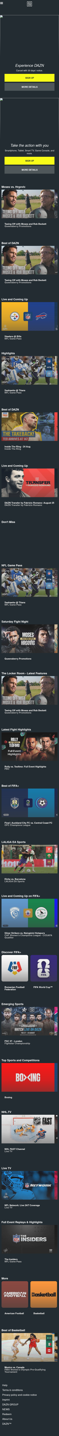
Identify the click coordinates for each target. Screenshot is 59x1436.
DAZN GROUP (10, 1404)
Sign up (29, 77)
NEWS (6, 1409)
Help (4, 1385)
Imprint (6, 1399)
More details (30, 86)
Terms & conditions (12, 1390)
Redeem (6, 1414)
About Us (7, 1419)
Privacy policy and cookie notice (19, 1395)
